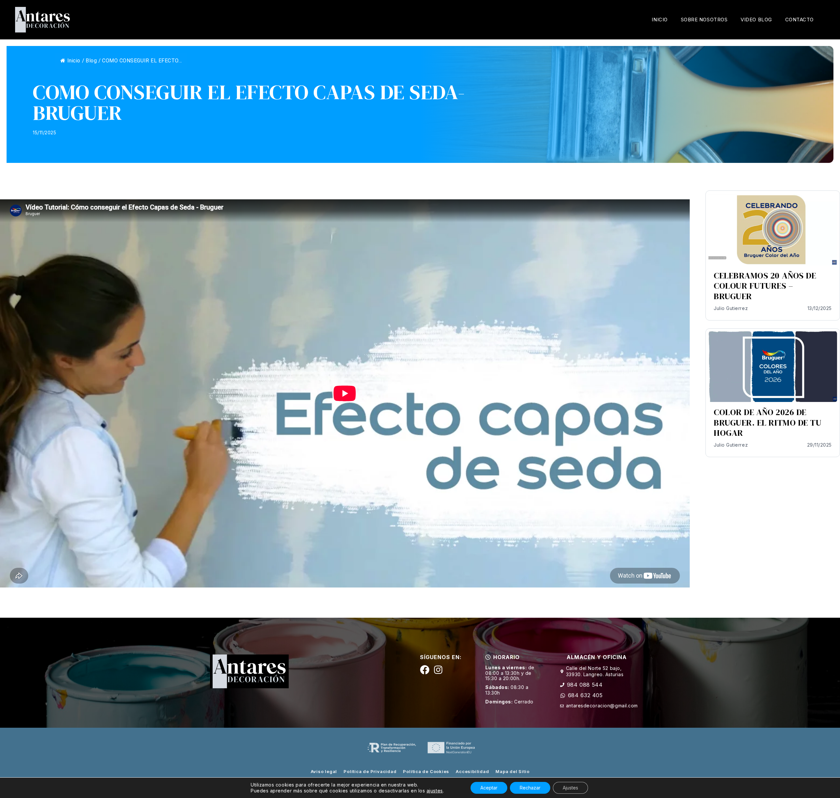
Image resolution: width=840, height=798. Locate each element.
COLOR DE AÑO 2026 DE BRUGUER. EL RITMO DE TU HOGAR (767, 422)
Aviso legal (324, 771)
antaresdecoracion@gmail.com (602, 705)
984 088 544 (585, 684)
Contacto (799, 19)
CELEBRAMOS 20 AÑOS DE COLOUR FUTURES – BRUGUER (765, 286)
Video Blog (756, 19)
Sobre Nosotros (704, 19)
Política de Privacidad (370, 771)
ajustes (435, 790)
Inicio (659, 19)
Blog (91, 60)
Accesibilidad (472, 771)
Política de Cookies (426, 771)
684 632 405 (585, 695)
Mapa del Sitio (512, 771)
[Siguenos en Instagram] (438, 670)
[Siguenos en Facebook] (425, 670)
